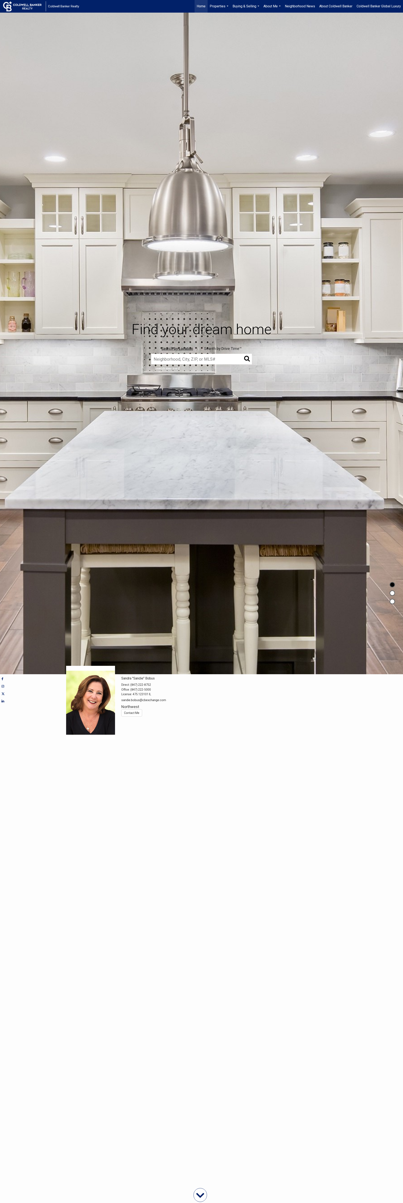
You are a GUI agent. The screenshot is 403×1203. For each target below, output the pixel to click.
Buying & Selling (246, 8)
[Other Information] (392, 601)
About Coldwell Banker (335, 6)
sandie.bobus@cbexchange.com (143, 700)
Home (201, 6)
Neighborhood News (300, 6)
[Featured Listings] (392, 593)
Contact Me (131, 713)
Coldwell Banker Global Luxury (379, 6)
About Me (272, 8)
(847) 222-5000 (140, 689)
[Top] (392, 584)
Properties (219, 8)
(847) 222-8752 (140, 684)
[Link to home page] (24, 6)
